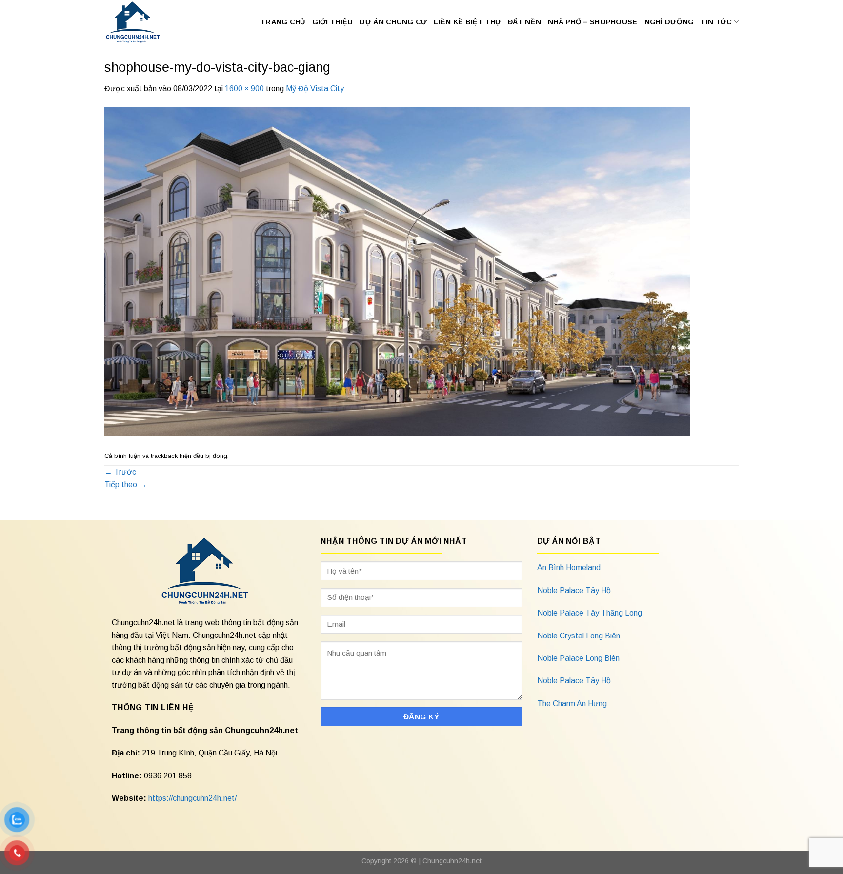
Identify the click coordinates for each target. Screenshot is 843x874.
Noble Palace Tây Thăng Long (589, 613)
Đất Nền (524, 22)
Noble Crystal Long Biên (578, 636)
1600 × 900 (244, 88)
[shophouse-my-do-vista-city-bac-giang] (397, 270)
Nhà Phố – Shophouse (592, 22)
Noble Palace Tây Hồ (574, 590)
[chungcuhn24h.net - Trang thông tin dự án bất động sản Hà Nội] (137, 22)
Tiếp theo (125, 484)
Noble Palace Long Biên (578, 658)
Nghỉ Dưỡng (669, 22)
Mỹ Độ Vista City (315, 88)
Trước (120, 472)
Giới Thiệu (332, 22)
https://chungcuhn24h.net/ (192, 798)
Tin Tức (716, 22)
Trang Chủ (283, 22)
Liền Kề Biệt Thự (467, 22)
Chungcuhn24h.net (452, 861)
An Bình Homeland (569, 567)
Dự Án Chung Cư (393, 22)
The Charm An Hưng (572, 703)
